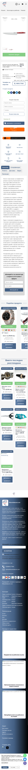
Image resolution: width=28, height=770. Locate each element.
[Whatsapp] (25, 755)
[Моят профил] (19, 4)
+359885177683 (9, 566)
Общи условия (5, 623)
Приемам (5, 767)
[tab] (5, 167)
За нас (4, 613)
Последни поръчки (6, 730)
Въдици (13, 599)
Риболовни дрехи (6, 607)
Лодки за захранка (6, 605)
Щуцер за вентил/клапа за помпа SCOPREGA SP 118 (20, 389)
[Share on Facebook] (11, 92)
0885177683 (20, 83)
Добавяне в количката (14, 123)
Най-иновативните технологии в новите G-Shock (14, 685)
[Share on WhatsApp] (8, 92)
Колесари (4, 603)
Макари (13, 601)
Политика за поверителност (9, 621)
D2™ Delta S (5, 333)
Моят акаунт (5, 728)
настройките (4, 762)
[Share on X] (14, 92)
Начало (3, 10)
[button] (16, 4)
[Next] (23, 34)
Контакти (4, 615)
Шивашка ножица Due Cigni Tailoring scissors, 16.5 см (7, 428)
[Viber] (25, 763)
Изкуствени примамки (17, 603)
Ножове (23, 10)
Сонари (4, 601)
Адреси (4, 732)
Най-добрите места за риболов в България (14, 715)
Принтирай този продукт (8, 69)
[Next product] (5, 20)
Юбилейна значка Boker (6, 387)
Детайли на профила (7, 734)
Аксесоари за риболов (13, 10)
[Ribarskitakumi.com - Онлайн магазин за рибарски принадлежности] (5, 4)
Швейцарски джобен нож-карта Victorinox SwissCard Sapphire (7, 470)
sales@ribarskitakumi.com (13, 569)
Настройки (13, 767)
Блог (3, 617)
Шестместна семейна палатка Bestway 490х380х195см (19, 430)
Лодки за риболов (6, 594)
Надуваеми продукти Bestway (17, 596)
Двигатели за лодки (5, 596)
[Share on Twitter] (16, 92)
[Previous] (5, 34)
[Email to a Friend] (19, 92)
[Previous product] (23, 20)
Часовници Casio (6, 599)
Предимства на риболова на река (14, 654)
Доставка (4, 619)
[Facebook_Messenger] (25, 759)
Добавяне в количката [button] (9, 346)
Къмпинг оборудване (17, 594)
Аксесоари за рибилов (17, 605)
